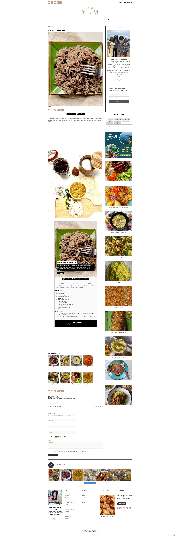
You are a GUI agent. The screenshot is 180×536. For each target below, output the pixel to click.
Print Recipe (81, 113)
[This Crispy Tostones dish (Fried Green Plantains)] (78, 475)
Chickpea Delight (97, 406)
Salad (66, 507)
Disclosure (129, 2)
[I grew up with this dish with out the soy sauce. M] (90, 475)
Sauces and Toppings (69, 509)
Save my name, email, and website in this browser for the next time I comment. (68, 451)
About (81, 20)
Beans (51, 398)
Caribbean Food (55, 398)
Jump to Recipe (71, 113)
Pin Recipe (76, 278)
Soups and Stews (68, 516)
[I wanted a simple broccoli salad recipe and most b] (66, 475)
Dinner (66, 500)
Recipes (90, 20)
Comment (50, 440)
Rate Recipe (85, 278)
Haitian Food (62, 398)
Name (49, 418)
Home (73, 20)
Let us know (75, 324)
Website (49, 430)
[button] (57, 273)
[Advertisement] (75, 136)
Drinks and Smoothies (69, 502)
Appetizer (67, 495)
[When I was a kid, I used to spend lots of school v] (102, 475)
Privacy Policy (122, 2)
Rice (66, 398)
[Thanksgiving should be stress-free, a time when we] (54, 475)
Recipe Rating (51, 437)
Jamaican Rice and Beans (56, 406)
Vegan (58, 397)
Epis (59, 398)
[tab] (107, 119)
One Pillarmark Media (92, 531)
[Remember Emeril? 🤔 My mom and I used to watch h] (114, 475)
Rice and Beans (69, 398)
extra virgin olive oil (65, 307)
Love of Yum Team (54, 396)
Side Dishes (55, 397)
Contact (101, 20)
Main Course (67, 504)
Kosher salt (63, 301)
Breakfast (67, 497)
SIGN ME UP (122, 503)
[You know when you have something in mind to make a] (125, 475)
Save (50, 106)
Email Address (51, 424)
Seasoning (67, 511)
